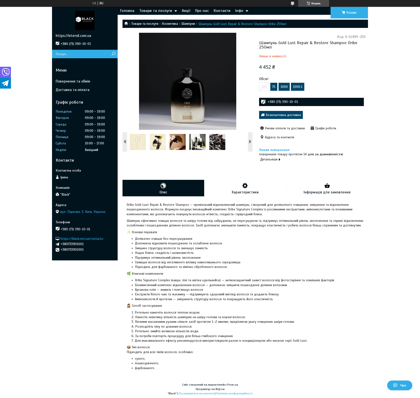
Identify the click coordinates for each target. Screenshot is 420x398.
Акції (186, 10)
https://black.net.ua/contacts (82, 238)
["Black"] (85, 20)
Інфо (239, 10)
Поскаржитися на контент (196, 393)
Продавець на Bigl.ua (210, 389)
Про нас (202, 10)
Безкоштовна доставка (283, 115)
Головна (127, 10)
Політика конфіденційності (234, 393)
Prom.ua (232, 384)
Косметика (170, 24)
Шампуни (188, 24)
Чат (403, 385)
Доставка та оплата (72, 90)
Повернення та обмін (73, 81)
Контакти (222, 10)
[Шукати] (113, 54)
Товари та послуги (155, 10)
